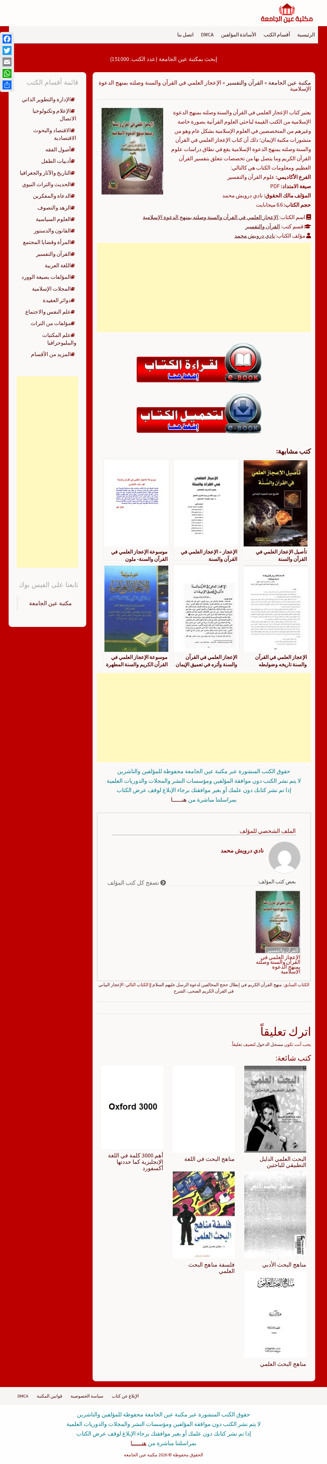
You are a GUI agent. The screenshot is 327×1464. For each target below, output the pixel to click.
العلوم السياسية (53, 219)
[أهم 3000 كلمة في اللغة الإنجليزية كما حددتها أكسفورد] (133, 1107)
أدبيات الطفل (56, 160)
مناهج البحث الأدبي (284, 1264)
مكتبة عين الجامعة (289, 82)
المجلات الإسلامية (51, 288)
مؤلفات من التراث (51, 323)
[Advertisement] (203, 287)
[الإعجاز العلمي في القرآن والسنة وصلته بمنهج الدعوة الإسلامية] (133, 150)
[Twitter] (7, 50)
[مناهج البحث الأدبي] (275, 1214)
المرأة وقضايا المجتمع (47, 242)
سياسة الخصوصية (87, 1396)
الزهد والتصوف (54, 207)
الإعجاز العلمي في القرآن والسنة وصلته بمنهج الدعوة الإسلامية (210, 217)
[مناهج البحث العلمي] (275, 1314)
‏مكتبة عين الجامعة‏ (50, 603)
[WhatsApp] (7, 73)
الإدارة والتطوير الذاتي (46, 99)
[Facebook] (7, 39)
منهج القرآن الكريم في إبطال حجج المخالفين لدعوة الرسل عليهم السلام (217, 984)
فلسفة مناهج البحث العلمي (211, 1268)
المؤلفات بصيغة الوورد (46, 276)
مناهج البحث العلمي (283, 1364)
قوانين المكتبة (49, 1396)
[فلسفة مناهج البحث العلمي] (204, 1214)
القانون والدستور (52, 230)
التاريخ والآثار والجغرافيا (45, 172)
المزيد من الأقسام (51, 354)
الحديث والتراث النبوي (46, 184)
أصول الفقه (58, 149)
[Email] (7, 62)
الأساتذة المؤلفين (238, 34)
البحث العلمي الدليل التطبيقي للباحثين (283, 1162)
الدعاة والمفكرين (52, 195)
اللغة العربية (58, 265)
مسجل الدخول (269, 1044)
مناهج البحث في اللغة (209, 1159)
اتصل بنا (185, 34)
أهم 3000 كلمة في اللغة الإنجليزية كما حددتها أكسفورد (135, 1162)
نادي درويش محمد (254, 235)
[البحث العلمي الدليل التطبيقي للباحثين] (275, 1108)
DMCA (207, 34)
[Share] (7, 85)
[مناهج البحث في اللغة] (204, 1108)
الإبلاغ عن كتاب (125, 1396)
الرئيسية (306, 34)
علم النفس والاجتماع (48, 311)
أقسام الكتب (276, 34)
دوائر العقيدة (57, 300)
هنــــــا (179, 799)
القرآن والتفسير (244, 82)
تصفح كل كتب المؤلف (133, 882)
